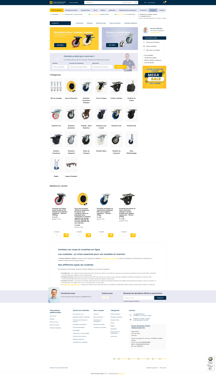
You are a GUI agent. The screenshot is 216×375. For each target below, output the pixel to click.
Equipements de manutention (127, 10)
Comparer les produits (100, 327)
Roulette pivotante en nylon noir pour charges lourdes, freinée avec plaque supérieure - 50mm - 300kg (127, 212)
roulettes (104, 258)
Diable (56, 176)
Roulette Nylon (101, 151)
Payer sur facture (115, 23)
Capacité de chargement (76, 63)
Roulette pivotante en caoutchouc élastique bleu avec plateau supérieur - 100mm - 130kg (105, 212)
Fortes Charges (101, 98)
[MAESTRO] (162, 358)
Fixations (153, 10)
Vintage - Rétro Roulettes (86, 127)
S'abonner (160, 298)
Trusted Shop (121, 373)
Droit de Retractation (79, 327)
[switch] (210, 369)
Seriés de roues (101, 23)
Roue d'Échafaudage (132, 152)
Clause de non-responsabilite (81, 333)
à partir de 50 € (100, 14)
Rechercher (136, 2)
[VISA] (115, 358)
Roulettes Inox (116, 126)
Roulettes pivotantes (71, 10)
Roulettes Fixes (85, 10)
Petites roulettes (116, 98)
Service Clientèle (73, 2)
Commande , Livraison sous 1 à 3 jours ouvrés (67, 14)
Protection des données (79, 336)
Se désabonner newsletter (80, 342)
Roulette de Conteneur (116, 152)
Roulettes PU (56, 126)
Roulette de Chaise (132, 99)
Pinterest (107, 297)
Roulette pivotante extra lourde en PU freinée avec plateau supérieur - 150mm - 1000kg (59, 212)
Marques (89, 23)
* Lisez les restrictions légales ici (131, 301)
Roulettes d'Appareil (71, 152)
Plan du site (163, 368)
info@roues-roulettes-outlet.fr (141, 319)
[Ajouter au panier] (66, 235)
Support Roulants (71, 176)
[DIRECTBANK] (142, 358)
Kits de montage (56, 98)
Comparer (57, 231)
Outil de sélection (57, 10)
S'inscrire (96, 314)
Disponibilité (76, 330)
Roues (95, 10)
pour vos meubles (112, 258)
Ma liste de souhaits (99, 324)
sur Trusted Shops (126, 14)
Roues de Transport (86, 152)
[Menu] (213, 357)
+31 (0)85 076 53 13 (138, 314)
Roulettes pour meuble (101, 127)
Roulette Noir (131, 126)
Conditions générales (152, 368)
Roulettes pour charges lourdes (71, 284)
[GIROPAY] (155, 358)
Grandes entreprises (130, 23)
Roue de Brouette (71, 98)
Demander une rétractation (98, 320)
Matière (103, 10)
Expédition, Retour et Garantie (81, 317)
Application (112, 10)
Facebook (103, 297)
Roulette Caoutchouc (56, 152)
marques (161, 10)
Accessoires (143, 10)
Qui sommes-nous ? (78, 314)
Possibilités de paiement (79, 324)
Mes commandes (98, 317)
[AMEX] (149, 358)
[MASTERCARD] (123, 358)
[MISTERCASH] (132, 358)
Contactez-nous (154, 32)
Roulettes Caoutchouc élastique (86, 100)
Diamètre (55, 63)
